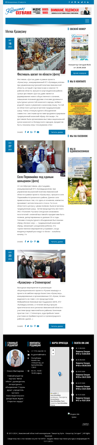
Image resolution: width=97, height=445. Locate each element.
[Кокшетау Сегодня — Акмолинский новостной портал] (18, 11)
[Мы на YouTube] (87, 2)
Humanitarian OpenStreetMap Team (58, 400)
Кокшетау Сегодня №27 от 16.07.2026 (83, 399)
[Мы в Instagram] (75, 2)
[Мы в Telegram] (81, 2)
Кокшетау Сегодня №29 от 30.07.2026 (83, 375)
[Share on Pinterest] (35, 132)
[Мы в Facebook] (69, 2)
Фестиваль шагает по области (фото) (38, 74)
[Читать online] (80, 47)
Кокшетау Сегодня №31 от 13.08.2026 (83, 352)
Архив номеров (79, 73)
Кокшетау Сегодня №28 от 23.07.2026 (83, 387)
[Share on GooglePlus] (32, 132)
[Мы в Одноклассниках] (85, 2)
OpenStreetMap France (59, 404)
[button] (59, 374)
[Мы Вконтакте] (78, 2)
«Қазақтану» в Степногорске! (34, 282)
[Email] (38, 132)
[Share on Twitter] (28, 132)
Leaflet (54, 393)
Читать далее (57, 132)
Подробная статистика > (85, 424)
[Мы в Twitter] (72, 2)
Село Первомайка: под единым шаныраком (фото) (35, 178)
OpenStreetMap (56, 395)
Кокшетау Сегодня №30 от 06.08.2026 (83, 364)
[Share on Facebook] (25, 132)
